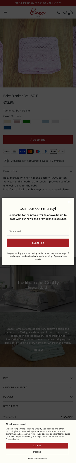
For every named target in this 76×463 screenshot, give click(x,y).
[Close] (69, 202)
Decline (37, 451)
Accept (37, 445)
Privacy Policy (12, 439)
